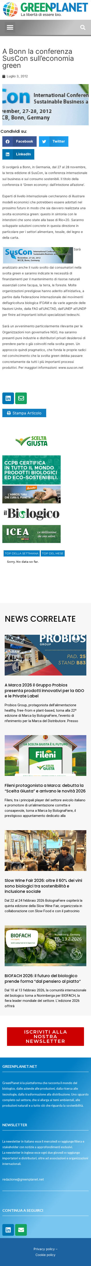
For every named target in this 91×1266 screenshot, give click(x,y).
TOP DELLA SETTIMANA (21, 553)
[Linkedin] (8, 398)
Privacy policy (44, 1249)
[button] (10, 27)
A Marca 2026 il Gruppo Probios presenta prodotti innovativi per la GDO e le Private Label (44, 690)
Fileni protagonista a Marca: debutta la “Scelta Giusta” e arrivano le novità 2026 (45, 788)
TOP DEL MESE (52, 553)
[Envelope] (21, 398)
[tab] (22, 553)
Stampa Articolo (27, 413)
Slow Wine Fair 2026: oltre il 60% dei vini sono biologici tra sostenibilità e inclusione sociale (43, 886)
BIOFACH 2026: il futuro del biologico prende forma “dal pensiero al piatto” (43, 978)
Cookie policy (45, 1255)
